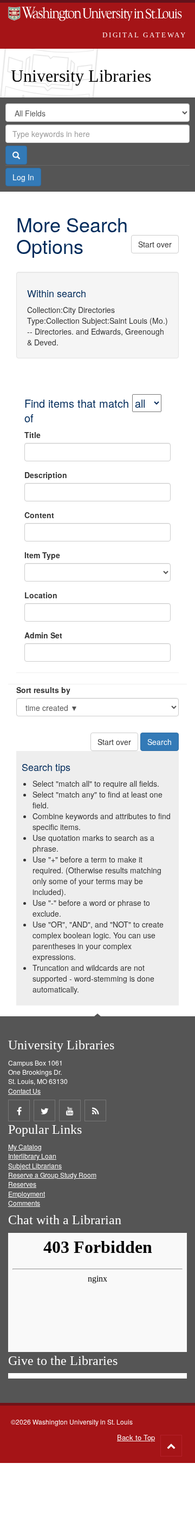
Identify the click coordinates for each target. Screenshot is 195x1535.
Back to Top (136, 1437)
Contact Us (24, 1090)
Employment (26, 1193)
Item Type (42, 555)
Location (40, 595)
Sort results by (43, 689)
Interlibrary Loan (32, 1155)
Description (45, 474)
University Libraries (81, 76)
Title (32, 434)
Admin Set (43, 635)
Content (39, 515)
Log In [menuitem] (23, 177)
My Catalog (25, 1146)
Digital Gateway (144, 35)
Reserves (22, 1183)
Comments (24, 1202)
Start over (155, 244)
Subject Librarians (35, 1165)
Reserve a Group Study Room (52, 1174)
